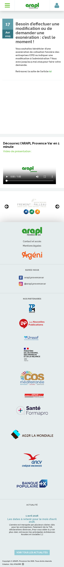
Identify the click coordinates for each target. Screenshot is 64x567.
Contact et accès (32, 241)
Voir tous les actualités (32, 552)
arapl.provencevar (34, 277)
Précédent (7, 207)
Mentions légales (32, 246)
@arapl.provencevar (35, 283)
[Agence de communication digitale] (17, 564)
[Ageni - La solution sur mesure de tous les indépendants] (32, 255)
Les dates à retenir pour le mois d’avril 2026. (32, 520)
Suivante (57, 207)
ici (50, 71)
